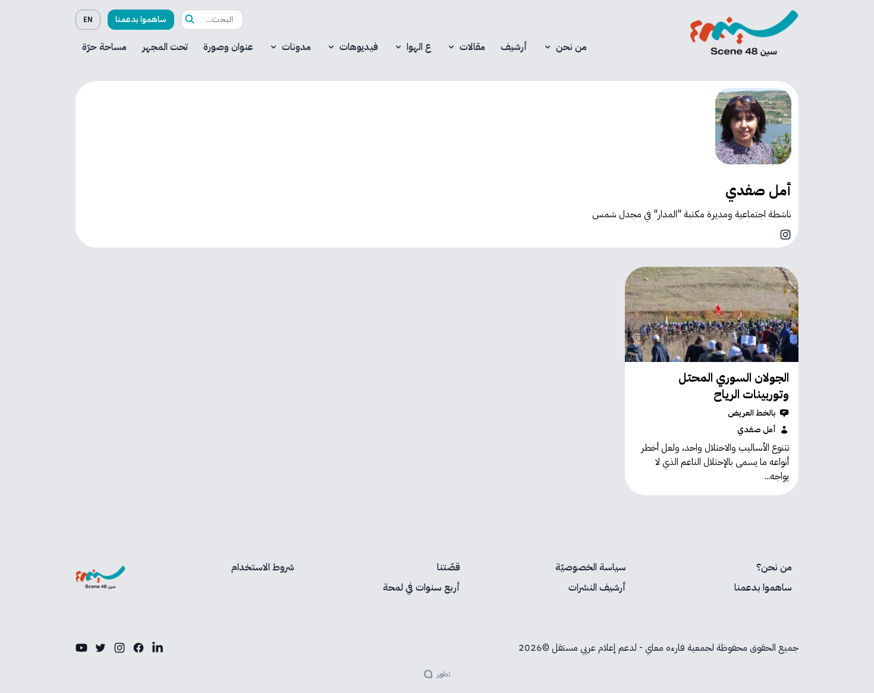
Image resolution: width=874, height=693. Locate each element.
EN (88, 19)
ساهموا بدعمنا (140, 19)
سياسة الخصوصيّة (590, 567)
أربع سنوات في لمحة (421, 587)
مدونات (296, 47)
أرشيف (514, 47)
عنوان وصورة (228, 47)
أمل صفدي (756, 430)
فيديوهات (358, 47)
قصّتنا (448, 567)
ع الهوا (419, 47)
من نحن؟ (774, 567)
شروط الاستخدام (262, 567)
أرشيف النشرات (597, 587)
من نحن (571, 47)
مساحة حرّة (104, 47)
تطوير (443, 674)
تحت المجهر (165, 47)
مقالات (472, 47)
